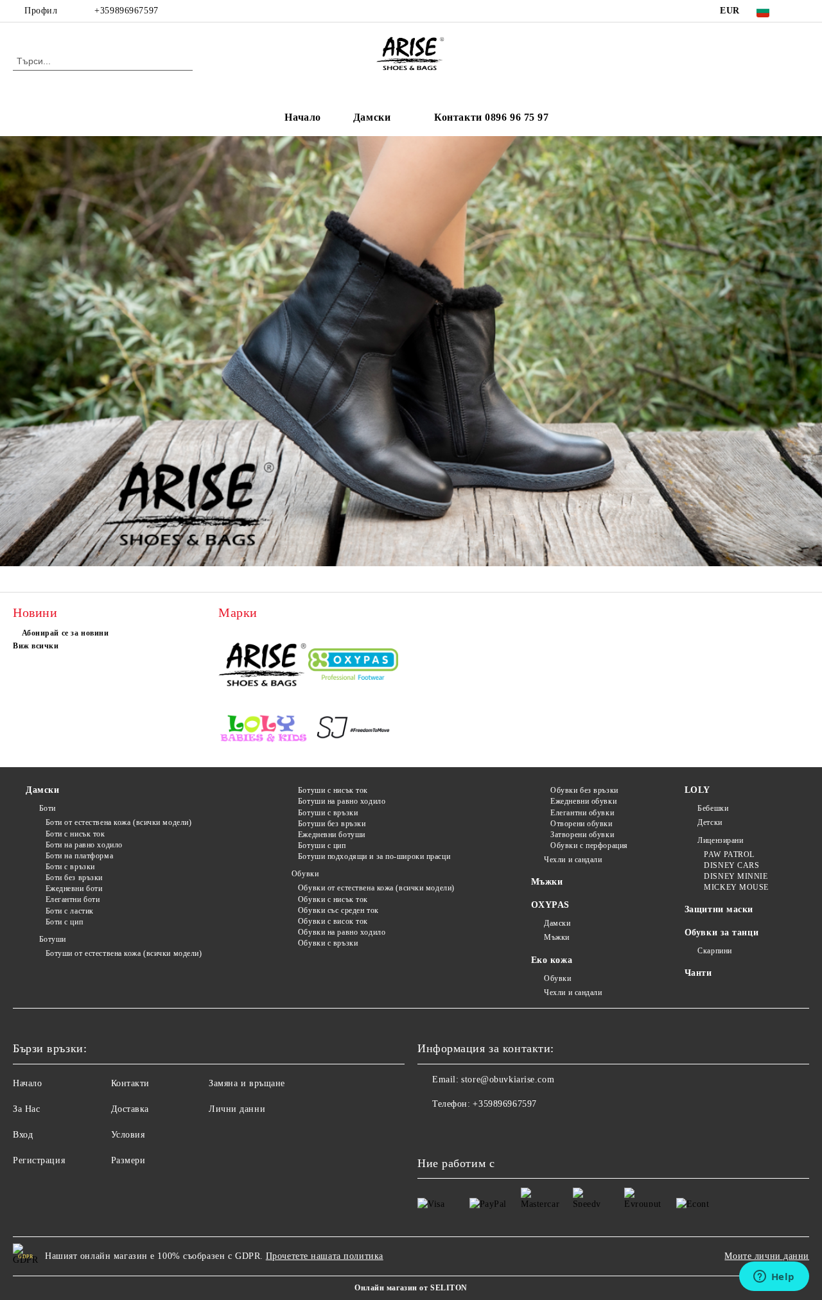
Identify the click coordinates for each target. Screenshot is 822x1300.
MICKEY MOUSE (736, 887)
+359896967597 (126, 10)
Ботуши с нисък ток (333, 790)
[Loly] (263, 730)
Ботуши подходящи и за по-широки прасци (374, 856)
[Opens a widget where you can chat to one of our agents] (774, 1277)
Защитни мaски (719, 909)
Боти (47, 808)
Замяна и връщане (247, 1083)
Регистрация (39, 1160)
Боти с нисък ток (75, 833)
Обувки (305, 873)
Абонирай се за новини (65, 632)
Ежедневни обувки (583, 801)
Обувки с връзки (328, 943)
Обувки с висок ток (333, 921)
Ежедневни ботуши (331, 834)
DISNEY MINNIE (735, 876)
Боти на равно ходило (84, 844)
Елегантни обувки (582, 812)
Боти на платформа (79, 855)
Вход (23, 1135)
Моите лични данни (766, 1256)
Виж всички (36, 645)
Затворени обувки (582, 834)
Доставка (130, 1109)
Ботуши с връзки (328, 812)
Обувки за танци (721, 932)
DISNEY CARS (731, 865)
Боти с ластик (70, 910)
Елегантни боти (73, 899)
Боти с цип (64, 921)
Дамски (371, 117)
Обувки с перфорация (589, 845)
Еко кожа (551, 960)
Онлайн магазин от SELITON (411, 1287)
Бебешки (712, 808)
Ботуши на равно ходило (341, 801)
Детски (709, 822)
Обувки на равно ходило (341, 932)
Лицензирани (720, 840)
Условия (128, 1135)
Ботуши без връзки (331, 823)
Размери (128, 1160)
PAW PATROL (729, 854)
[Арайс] (263, 666)
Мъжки (547, 882)
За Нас (26, 1109)
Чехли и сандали (573, 859)
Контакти (130, 1083)
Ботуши (52, 939)
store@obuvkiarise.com (507, 1079)
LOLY (697, 790)
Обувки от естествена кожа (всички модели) (376, 887)
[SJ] (353, 730)
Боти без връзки (74, 877)
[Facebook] (802, 11)
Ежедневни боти (74, 888)
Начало (302, 117)
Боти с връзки (70, 866)
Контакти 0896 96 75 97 (491, 117)
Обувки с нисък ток (333, 899)
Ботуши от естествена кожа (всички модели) (124, 953)
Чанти (698, 973)
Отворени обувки (581, 823)
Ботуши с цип (321, 845)
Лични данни (237, 1109)
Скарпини (714, 950)
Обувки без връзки (584, 790)
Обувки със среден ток (338, 910)
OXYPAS (550, 905)
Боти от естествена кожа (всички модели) (118, 822)
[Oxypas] (353, 666)
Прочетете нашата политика (324, 1256)
